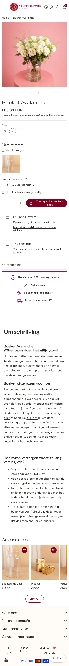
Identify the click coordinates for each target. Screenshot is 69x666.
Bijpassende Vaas (12, 584)
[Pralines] (45, 562)
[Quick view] (24, 550)
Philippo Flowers (23, 649)
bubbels (36, 413)
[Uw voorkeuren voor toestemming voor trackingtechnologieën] (6, 660)
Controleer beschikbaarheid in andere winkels (34, 228)
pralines (32, 418)
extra (56, 408)
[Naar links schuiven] (30, 93)
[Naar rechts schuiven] (39, 93)
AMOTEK (49, 653)
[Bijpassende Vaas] (15, 562)
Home (5, 18)
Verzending (27, 114)
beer (7, 418)
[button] (4, 7)
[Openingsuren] (46, 7)
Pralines (36, 584)
